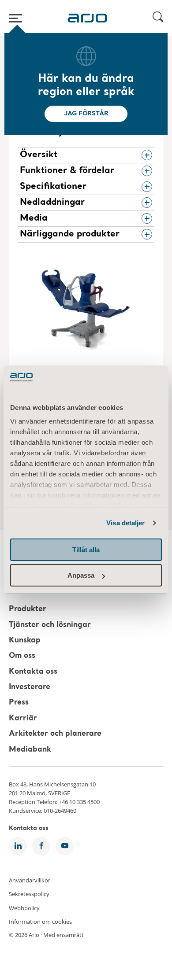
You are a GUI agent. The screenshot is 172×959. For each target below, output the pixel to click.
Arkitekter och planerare (55, 734)
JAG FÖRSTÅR (86, 114)
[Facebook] (41, 846)
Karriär (23, 718)
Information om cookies (40, 922)
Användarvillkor (29, 880)
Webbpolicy (24, 907)
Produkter (27, 609)
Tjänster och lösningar (50, 625)
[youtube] (65, 846)
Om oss (22, 656)
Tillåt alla (86, 549)
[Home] (87, 18)
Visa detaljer (125, 523)
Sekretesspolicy (29, 894)
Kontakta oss (33, 671)
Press (19, 703)
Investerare (29, 687)
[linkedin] (18, 846)
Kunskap (25, 640)
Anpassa (80, 575)
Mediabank (30, 749)
